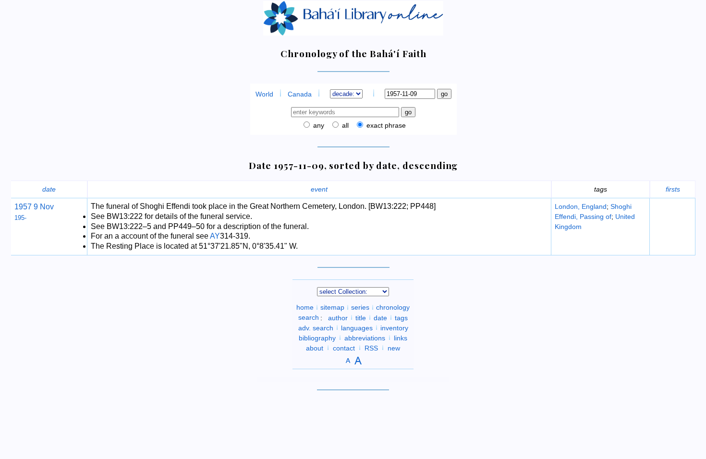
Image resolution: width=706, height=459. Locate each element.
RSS (371, 347)
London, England (581, 206)
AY (215, 236)
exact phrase (385, 125)
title (360, 317)
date (49, 189)
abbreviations (364, 337)
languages (357, 327)
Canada (300, 94)
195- (20, 217)
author (338, 317)
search (308, 317)
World (264, 94)
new (394, 347)
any (317, 125)
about (314, 347)
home (305, 307)
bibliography (317, 337)
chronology (393, 307)
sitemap (332, 307)
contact (344, 347)
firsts (673, 189)
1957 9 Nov (34, 207)
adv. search (315, 327)
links (400, 337)
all (344, 125)
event (319, 189)
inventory (394, 327)
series (360, 307)
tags (401, 317)
